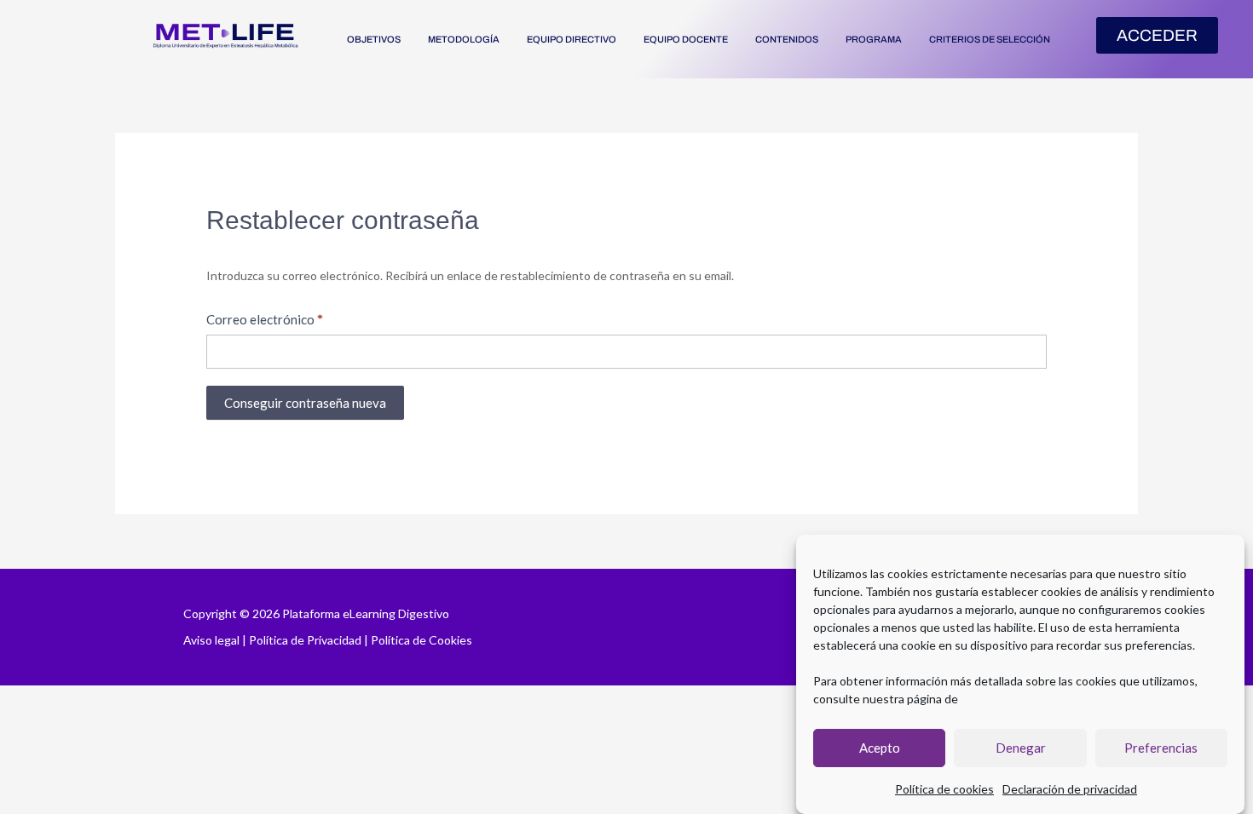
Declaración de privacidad (1069, 789)
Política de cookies (944, 789)
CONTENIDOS (786, 39)
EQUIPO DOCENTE (686, 39)
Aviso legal (211, 640)
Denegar (1021, 748)
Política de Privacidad (305, 640)
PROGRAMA (874, 39)
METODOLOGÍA (463, 39)
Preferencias (1161, 748)
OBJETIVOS (374, 39)
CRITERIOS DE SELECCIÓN (989, 39)
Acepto (879, 748)
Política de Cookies (421, 640)
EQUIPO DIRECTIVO (571, 39)
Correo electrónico (264, 319)
